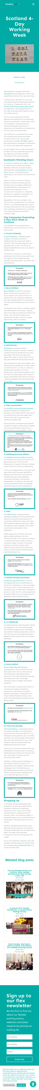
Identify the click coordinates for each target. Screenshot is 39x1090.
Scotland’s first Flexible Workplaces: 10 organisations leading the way (19, 910)
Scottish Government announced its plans (19, 106)
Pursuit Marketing (10, 236)
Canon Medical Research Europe (15, 667)
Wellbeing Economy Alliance (16, 457)
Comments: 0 (19, 83)
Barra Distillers (9, 291)
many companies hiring (21, 845)
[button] (33, 6)
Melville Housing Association (14, 581)
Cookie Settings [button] (9, 1085)
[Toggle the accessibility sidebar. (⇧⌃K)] (33, 1084)
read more (19, 878)
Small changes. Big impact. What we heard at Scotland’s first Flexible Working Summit (19, 945)
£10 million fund (25, 141)
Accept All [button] (21, 1085)
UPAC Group (11, 514)
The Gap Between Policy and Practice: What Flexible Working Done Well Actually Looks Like (19, 873)
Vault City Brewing (10, 729)
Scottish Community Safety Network (19, 408)
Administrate (8, 348)
